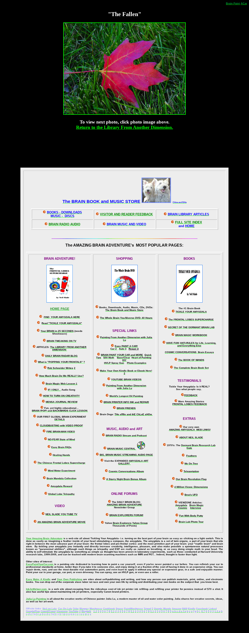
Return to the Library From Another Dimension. (124, 127)
